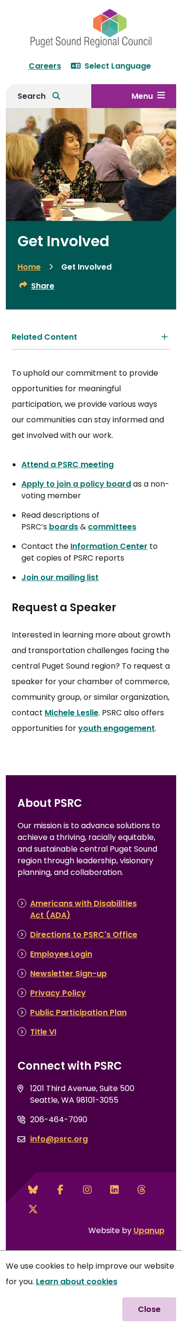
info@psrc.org (59, 1139)
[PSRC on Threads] (142, 1190)
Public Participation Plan (78, 1012)
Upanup (149, 1230)
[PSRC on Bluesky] (33, 1190)
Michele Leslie (72, 712)
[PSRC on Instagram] (87, 1190)
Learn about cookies (76, 1281)
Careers (45, 66)
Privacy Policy (58, 993)
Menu (142, 96)
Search (31, 96)
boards (63, 526)
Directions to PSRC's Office (83, 934)
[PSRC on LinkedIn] (114, 1190)
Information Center (109, 546)
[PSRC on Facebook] (60, 1190)
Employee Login (61, 954)
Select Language (117, 66)
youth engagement (116, 728)
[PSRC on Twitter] (33, 1209)
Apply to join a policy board (76, 484)
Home (29, 267)
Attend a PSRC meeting (67, 464)
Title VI (43, 1032)
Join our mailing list (60, 577)
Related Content (44, 337)
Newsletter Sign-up (68, 973)
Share (42, 285)
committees (112, 526)
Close (149, 1309)
